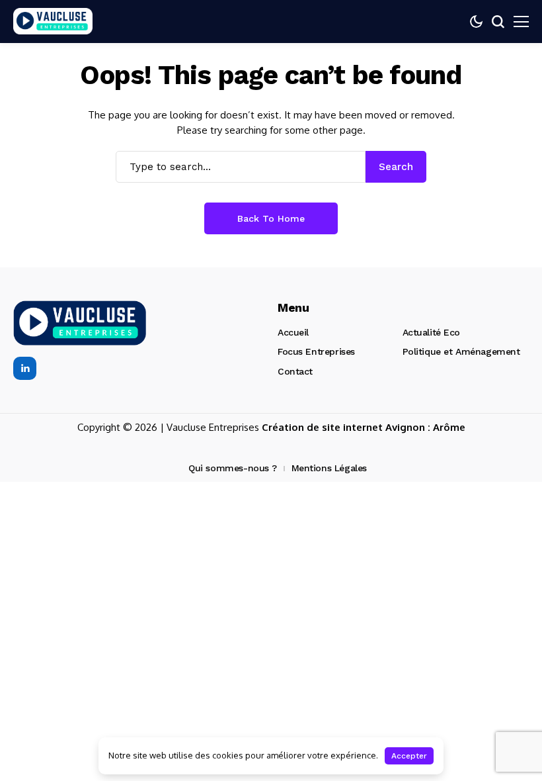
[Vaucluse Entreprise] (53, 21)
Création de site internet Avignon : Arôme (363, 427)
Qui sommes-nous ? (232, 468)
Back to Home (271, 218)
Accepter (409, 755)
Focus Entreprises (316, 351)
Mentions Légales (329, 468)
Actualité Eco (432, 332)
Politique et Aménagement (461, 351)
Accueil (293, 332)
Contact (295, 371)
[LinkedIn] (24, 368)
